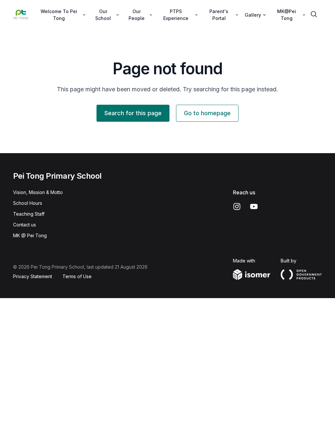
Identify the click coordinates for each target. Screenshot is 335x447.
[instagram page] (237, 206)
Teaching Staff (28, 214)
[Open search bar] (314, 14)
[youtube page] (254, 206)
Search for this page (133, 113)
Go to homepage (207, 113)
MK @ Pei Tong (30, 235)
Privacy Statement (32, 276)
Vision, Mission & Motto (38, 192)
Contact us (24, 224)
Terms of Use (77, 276)
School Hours (27, 203)
